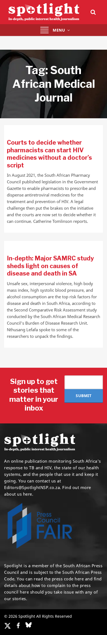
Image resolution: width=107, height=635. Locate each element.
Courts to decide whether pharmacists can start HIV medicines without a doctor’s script (49, 154)
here (79, 578)
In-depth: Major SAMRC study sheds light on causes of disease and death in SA (50, 266)
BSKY (29, 625)
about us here (18, 494)
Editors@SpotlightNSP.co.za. (32, 487)
